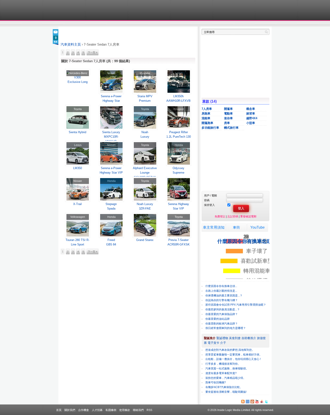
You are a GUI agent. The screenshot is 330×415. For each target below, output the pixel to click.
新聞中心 (66, 23)
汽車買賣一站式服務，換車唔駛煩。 (227, 368)
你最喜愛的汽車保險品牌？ (221, 314)
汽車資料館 (227, 23)
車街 (236, 227)
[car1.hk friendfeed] (247, 401)
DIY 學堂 (122, 23)
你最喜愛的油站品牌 (217, 318)
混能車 (206, 118)
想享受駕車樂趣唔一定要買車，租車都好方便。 (233, 354)
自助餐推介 (249, 338)
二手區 (247, 23)
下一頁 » (92, 52)
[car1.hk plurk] (252, 401)
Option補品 (142, 23)
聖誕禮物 (222, 338)
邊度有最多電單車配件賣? (221, 373)
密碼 (206, 200)
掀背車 (250, 113)
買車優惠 (179, 23)
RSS (149, 409)
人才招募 (97, 409)
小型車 (250, 123)
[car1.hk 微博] (262, 401)
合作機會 (83, 409)
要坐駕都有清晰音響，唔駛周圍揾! (225, 391)
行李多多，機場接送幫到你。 (222, 363)
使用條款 (124, 409)
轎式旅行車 (231, 127)
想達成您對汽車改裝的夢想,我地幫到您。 (230, 349)
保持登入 (209, 204)
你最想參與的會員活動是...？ (222, 309)
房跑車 (206, 113)
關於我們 (69, 409)
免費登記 (220, 216)
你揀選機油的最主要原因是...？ (223, 295)
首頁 (59, 409)
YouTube (257, 227)
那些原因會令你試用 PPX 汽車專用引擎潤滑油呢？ (235, 304)
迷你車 (228, 118)
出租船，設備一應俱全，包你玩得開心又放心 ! (233, 359)
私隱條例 (111, 409)
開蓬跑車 (207, 123)
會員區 (265, 23)
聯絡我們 (138, 409)
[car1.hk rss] (243, 401)
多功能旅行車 (210, 127)
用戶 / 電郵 (210, 195)
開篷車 (228, 108)
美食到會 (235, 338)
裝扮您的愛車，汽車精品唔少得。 (225, 378)
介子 (223, 342)
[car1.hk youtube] (257, 401)
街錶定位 (207, 23)
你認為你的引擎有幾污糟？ (221, 300)
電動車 (228, 113)
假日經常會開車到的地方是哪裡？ (225, 328)
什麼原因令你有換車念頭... (221, 286)
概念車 (250, 108)
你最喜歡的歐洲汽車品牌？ (221, 323)
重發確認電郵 (248, 216)
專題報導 (104, 23)
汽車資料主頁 (71, 44)
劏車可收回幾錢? (215, 382)
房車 (227, 123)
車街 (193, 23)
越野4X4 (251, 118)
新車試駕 (86, 23)
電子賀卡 (213, 342)
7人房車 (207, 108)
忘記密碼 (232, 216)
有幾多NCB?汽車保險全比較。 (223, 387)
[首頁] (81, 10)
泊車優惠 (162, 23)
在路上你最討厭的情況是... (221, 290)
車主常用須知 (213, 227)
